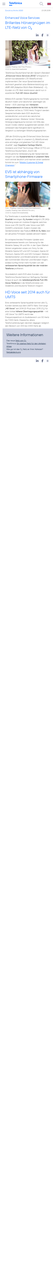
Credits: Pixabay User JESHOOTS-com (19, 210)
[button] (37, 35)
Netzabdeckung (13, 352)
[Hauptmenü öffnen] (4, 4)
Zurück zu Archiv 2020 (14, 10)
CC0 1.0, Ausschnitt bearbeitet (16, 213)
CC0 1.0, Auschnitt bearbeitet (16, 69)
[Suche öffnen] (41, 4)
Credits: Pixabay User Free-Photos (17, 67)
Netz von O (20, 340)
